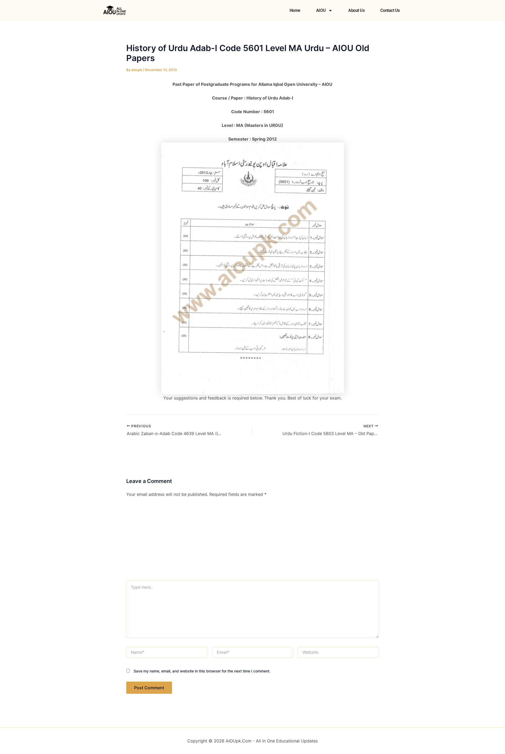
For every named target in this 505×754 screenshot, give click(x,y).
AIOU (321, 10)
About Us (356, 10)
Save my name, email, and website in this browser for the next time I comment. (202, 671)
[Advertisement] (252, 541)
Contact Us (390, 10)
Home (295, 10)
